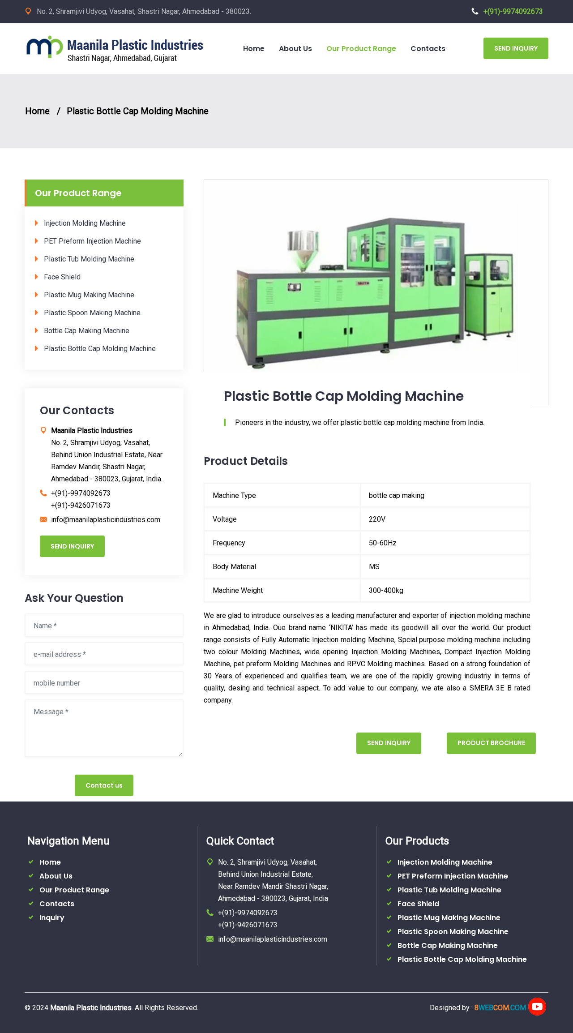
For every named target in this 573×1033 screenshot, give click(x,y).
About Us (56, 876)
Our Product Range (74, 890)
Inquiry (51, 918)
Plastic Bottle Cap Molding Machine (138, 111)
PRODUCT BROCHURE (491, 742)
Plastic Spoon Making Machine (92, 313)
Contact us (104, 785)
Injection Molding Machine (85, 223)
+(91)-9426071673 (81, 505)
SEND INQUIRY (516, 48)
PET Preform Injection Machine (92, 241)
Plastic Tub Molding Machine (89, 259)
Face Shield (62, 277)
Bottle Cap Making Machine (86, 330)
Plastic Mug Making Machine (89, 295)
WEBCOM (500, 1007)
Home (37, 111)
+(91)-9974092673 (513, 11)
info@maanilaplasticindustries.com (105, 519)
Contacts (56, 904)
